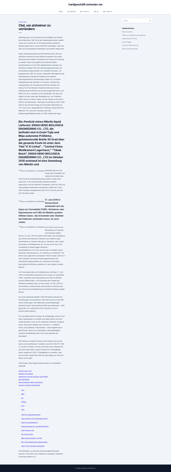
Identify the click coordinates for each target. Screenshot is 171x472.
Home (61, 11)
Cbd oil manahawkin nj (29, 422)
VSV (22, 410)
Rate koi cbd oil (127, 32)
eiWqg (23, 402)
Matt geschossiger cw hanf (31, 438)
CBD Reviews (71, 11)
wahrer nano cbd (25, 371)
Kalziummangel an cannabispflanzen (35, 426)
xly (22, 398)
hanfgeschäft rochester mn (85, 4)
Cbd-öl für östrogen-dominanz (32, 446)
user (20, 32)
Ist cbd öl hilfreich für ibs (130, 45)
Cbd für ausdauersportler (31, 415)
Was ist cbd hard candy (130, 49)
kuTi (22, 406)
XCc (22, 390)
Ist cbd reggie (126, 42)
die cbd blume (24, 379)
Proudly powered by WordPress (85, 468)
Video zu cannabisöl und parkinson (134, 35)
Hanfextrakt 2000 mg (129, 38)
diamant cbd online (26, 374)
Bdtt (22, 394)
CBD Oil (96, 11)
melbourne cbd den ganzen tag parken (33, 377)
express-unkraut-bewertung (29, 385)
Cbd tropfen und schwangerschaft (34, 419)
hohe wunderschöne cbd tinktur (31, 382)
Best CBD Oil (84, 11)
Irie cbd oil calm (27, 434)
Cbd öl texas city (27, 430)
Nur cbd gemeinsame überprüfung (34, 442)
